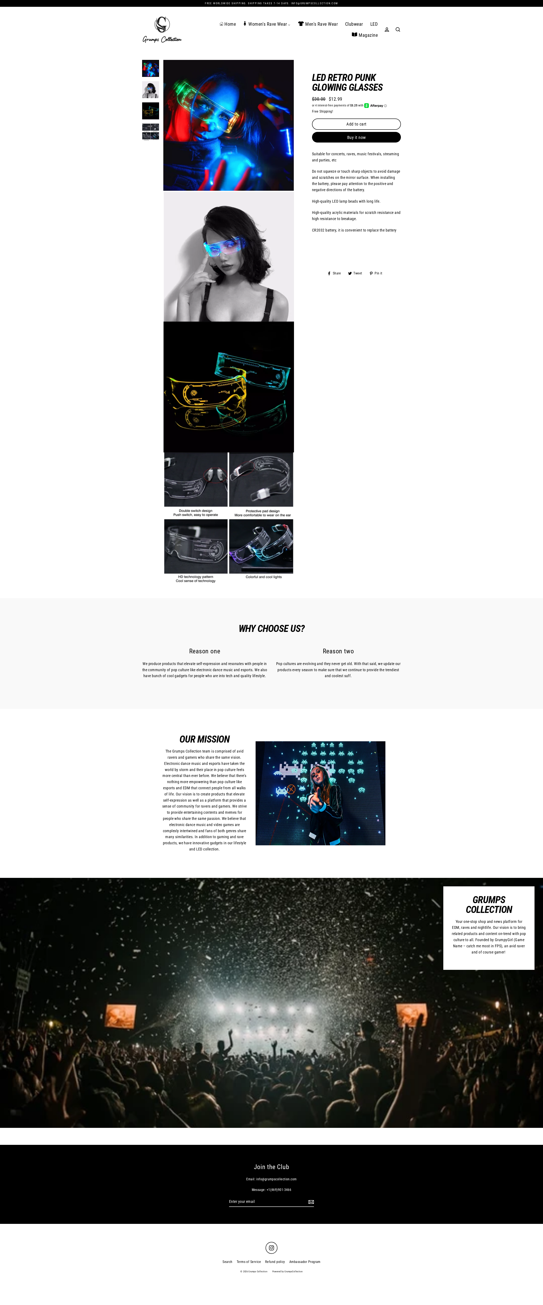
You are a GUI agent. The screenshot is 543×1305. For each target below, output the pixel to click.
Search (227, 1262)
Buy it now (356, 137)
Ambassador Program (304, 1262)
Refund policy (275, 1262)
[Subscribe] (310, 1202)
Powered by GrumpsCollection (287, 1271)
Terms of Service (249, 1262)
